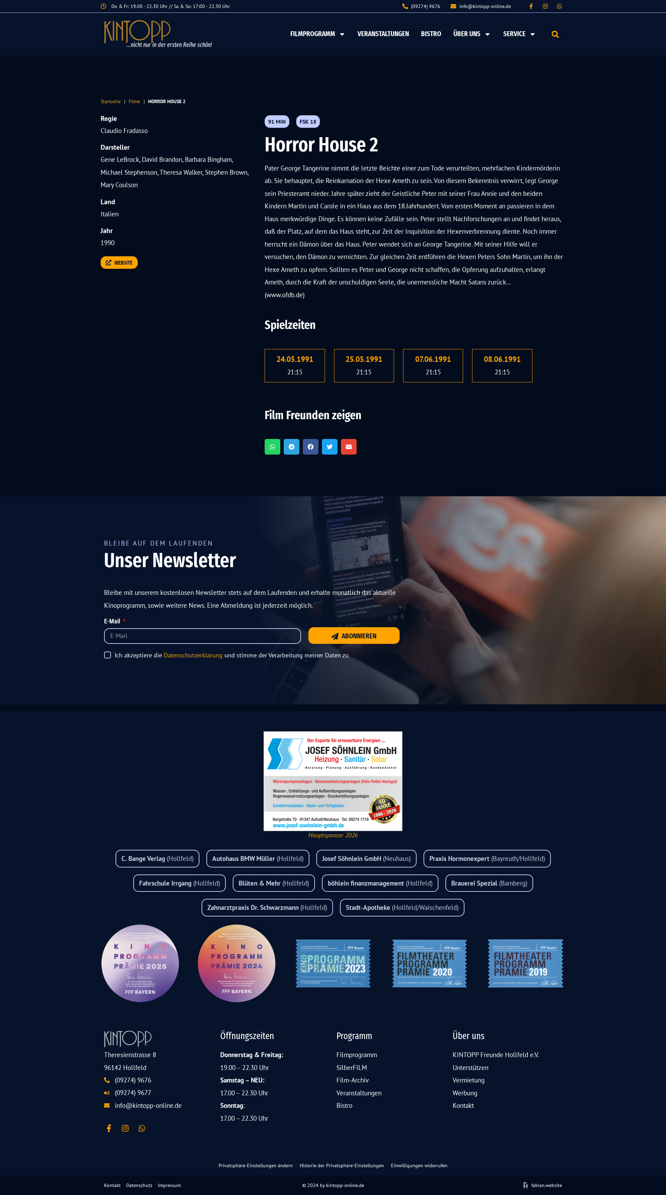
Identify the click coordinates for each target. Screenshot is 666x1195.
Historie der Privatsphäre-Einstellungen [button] (342, 1165)
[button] (555, 34)
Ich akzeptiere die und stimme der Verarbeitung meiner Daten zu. (232, 655)
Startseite (111, 101)
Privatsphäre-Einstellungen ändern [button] (256, 1165)
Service (514, 34)
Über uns (466, 34)
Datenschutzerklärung (193, 655)
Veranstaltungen (383, 34)
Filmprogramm (312, 34)
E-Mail (112, 622)
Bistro (431, 34)
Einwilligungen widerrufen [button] (419, 1165)
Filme (134, 101)
